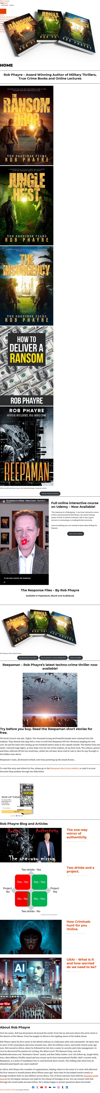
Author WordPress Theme (8, 1090)
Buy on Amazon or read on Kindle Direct (53, 658)
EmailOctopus (20, 815)
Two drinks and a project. (80, 869)
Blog (1, 23)
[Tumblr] (62, 1087)
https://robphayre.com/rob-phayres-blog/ (68, 971)
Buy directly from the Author (28, 658)
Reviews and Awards (6, 19)
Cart (1, 27)
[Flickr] (54, 1087)
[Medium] (50, 1087)
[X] (37, 1087)
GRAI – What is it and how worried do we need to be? (81, 963)
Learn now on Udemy (75, 534)
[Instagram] (58, 1087)
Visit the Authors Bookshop (50, 493)
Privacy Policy (4, 29)
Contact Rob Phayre (6, 21)
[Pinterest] (45, 1087)
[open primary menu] (3, 11)
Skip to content (5, 1)
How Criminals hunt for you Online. (78, 925)
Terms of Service (5, 32)
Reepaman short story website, (64, 768)
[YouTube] (41, 1087)
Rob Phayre (4, 3)
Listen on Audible (75, 658)
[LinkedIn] (66, 1087)
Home (2, 15)
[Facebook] (33, 1087)
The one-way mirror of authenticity (77, 833)
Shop (1, 25)
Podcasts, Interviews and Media (10, 17)
